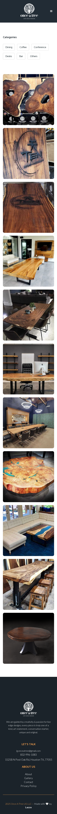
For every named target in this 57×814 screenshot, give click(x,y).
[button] (51, 11)
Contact (28, 782)
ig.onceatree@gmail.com (28, 750)
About (28, 774)
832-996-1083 (28, 754)
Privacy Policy (29, 786)
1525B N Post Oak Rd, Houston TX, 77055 (28, 759)
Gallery (28, 778)
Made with (39, 803)
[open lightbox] (28, 99)
